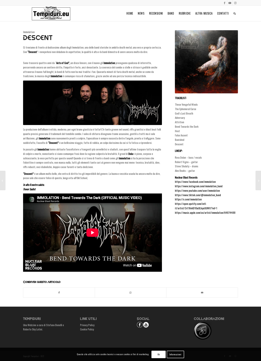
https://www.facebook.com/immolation (195, 182)
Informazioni (175, 354)
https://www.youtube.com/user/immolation (197, 190)
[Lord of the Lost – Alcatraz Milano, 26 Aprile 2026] (3, 180)
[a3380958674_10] (206, 61)
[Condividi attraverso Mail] (202, 293)
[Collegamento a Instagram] (235, 2)
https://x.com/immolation (188, 199)
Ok (158, 354)
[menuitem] (129, 13)
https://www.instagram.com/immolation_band (198, 186)
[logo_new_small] (51, 13)
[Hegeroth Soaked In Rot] (258, 180)
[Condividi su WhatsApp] (130, 293)
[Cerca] (234, 13)
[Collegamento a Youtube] (229, 2)
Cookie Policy (87, 329)
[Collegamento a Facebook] (224, 2)
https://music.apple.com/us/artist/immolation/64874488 (205, 212)
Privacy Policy (87, 325)
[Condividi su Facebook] (59, 293)
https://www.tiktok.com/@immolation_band (198, 195)
